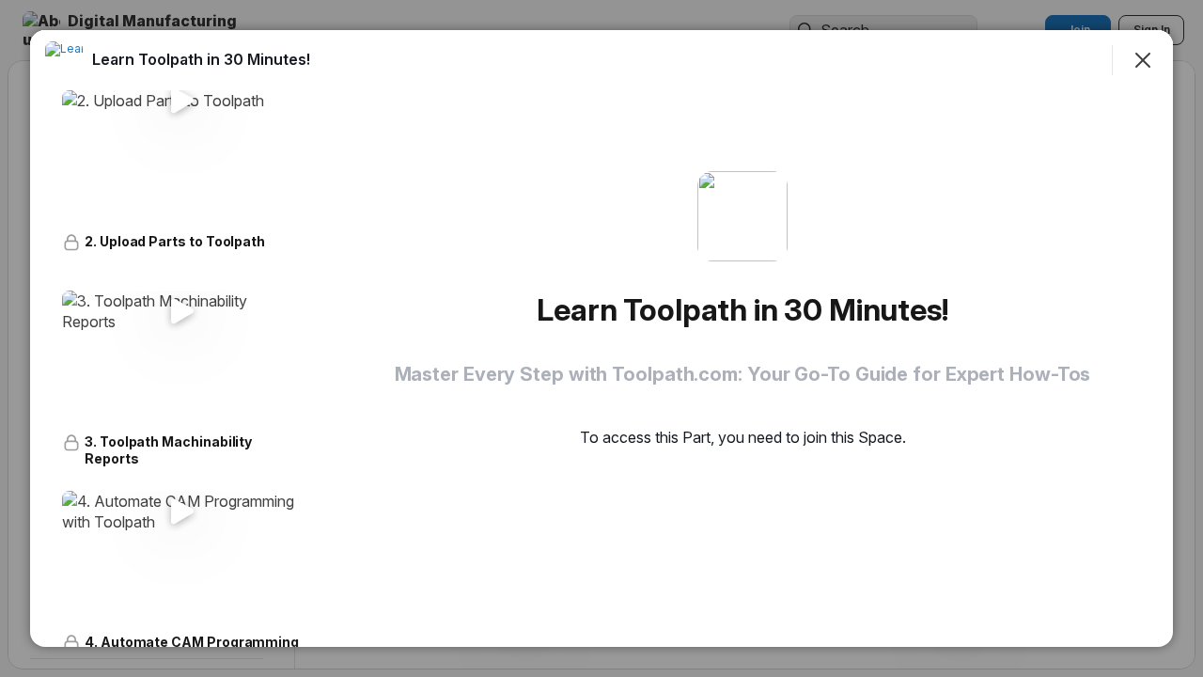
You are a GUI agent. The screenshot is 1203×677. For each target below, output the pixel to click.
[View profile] (64, 60)
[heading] (201, 59)
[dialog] (601, 338)
